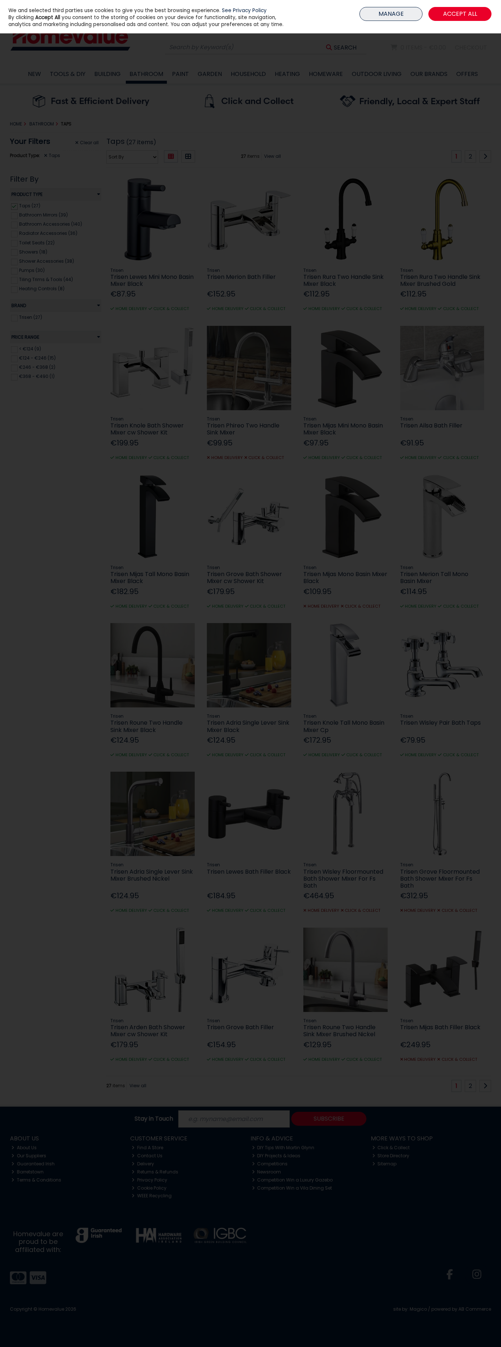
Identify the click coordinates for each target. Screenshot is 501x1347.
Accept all (460, 14)
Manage (391, 14)
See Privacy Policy (244, 10)
